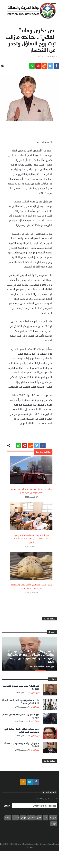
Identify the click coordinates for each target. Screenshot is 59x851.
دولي (23, 817)
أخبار (39, 56)
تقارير (39, 817)
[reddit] (44, 66)
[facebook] (56, 66)
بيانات (7, 817)
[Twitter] (30, 782)
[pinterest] (38, 66)
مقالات (16, 817)
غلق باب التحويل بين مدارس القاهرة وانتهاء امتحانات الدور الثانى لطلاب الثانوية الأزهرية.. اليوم (31, 538)
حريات (53, 823)
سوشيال (31, 817)
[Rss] (23, 782)
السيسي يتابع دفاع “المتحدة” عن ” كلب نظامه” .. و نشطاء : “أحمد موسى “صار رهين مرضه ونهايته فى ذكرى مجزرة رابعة (29, 656)
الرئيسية (53, 817)
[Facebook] (36, 782)
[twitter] (50, 66)
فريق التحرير (50, 666)
